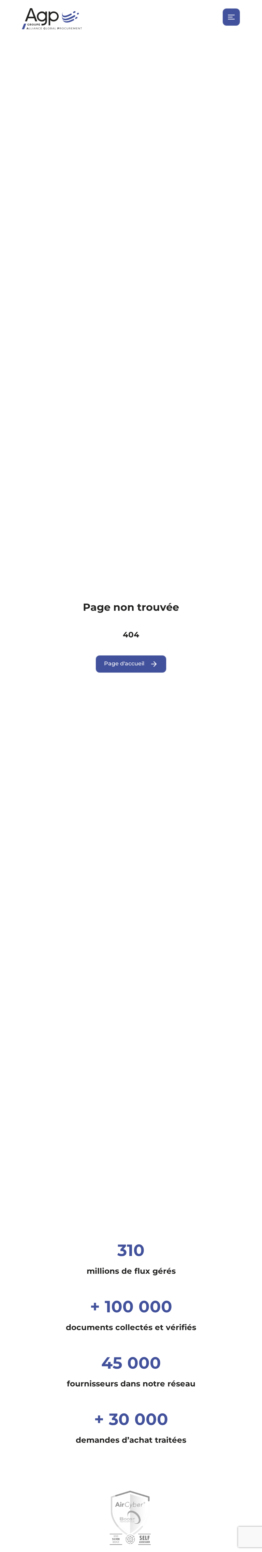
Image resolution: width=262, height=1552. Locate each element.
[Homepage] (131, 18)
